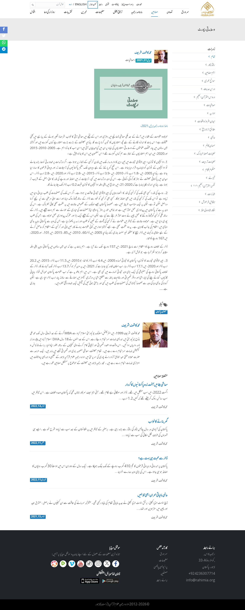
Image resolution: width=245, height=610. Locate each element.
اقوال (32, 12)
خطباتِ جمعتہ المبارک (205, 154)
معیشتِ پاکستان (161, 312)
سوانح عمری (209, 81)
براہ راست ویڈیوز (127, 4)
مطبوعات (100, 12)
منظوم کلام (210, 170)
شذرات (211, 194)
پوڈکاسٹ (115, 4)
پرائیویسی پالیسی (161, 567)
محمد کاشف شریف (143, 53)
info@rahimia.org (200, 581)
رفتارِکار (211, 65)
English (81, 4)
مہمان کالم (210, 146)
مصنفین (164, 574)
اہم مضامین (210, 73)
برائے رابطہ (162, 581)
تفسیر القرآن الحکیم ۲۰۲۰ (204, 186)
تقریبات (68, 12)
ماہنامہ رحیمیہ (136, 12)
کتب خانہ (92, 4)
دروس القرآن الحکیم (205, 97)
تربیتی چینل (117, 12)
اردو (70, 4)
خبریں (84, 12)
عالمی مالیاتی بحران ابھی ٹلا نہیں (153, 495)
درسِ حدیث (209, 89)
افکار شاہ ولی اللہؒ (208, 211)
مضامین (154, 12)
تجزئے (211, 178)
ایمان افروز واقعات (206, 122)
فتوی (107, 4)
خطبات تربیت (208, 162)
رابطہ (101, 4)
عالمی (212, 138)
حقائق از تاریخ (208, 130)
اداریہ (212, 114)
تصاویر (169, 12)
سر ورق (185, 12)
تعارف (139, 4)
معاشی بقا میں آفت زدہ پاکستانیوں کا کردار (146, 385)
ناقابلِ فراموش (208, 202)
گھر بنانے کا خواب (158, 422)
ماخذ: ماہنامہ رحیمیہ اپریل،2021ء (154, 126)
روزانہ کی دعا (49, 12)
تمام (213, 57)
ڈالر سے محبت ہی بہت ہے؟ (153, 458)
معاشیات (210, 105)
